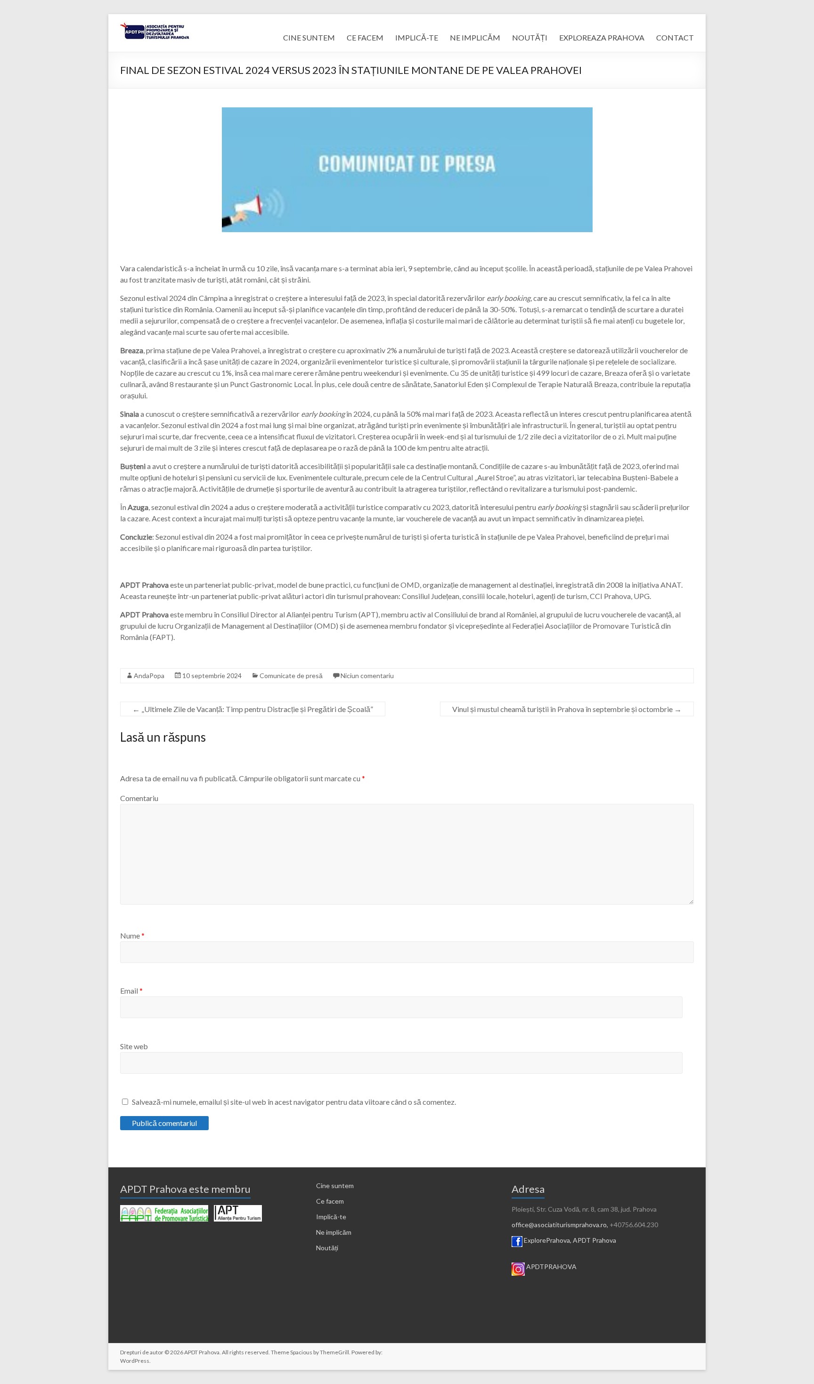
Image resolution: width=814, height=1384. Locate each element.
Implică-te (331, 1217)
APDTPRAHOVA (551, 1267)
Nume (132, 935)
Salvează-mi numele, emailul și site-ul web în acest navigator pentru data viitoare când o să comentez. (294, 1101)
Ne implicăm (333, 1232)
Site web (134, 1046)
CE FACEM (365, 37)
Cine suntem (335, 1186)
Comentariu (139, 797)
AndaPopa (149, 676)
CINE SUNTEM (309, 37)
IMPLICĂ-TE (416, 37)
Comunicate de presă (291, 676)
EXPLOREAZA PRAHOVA (601, 37)
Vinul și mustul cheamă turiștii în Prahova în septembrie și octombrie (567, 708)
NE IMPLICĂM (475, 37)
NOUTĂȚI (529, 37)
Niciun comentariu (367, 676)
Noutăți (327, 1248)
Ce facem (330, 1201)
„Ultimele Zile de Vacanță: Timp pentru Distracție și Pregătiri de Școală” (252, 708)
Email (131, 990)
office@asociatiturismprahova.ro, (560, 1225)
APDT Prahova (594, 1240)
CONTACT (675, 37)
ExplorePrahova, (547, 1240)
